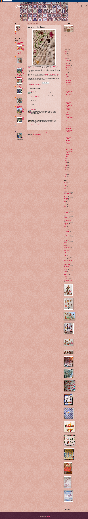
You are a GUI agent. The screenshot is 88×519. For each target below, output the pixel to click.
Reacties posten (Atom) (37, 134)
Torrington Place (67, 264)
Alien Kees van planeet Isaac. (23, 136)
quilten (67, 135)
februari (67, 154)
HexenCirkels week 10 (68, 138)
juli (66, 69)
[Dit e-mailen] (43, 83)
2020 (66, 160)
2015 (66, 169)
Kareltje (65, 224)
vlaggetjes (65, 276)
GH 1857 (65, 203)
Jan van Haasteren (67, 220)
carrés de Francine (67, 193)
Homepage (44, 132)
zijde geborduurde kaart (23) (69, 152)
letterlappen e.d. (67, 231)
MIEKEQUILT (19, 77)
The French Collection (68, 260)
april (67, 74)
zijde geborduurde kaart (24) (69, 143)
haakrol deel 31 (68, 94)
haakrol (65, 204)
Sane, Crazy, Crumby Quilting (20, 87)
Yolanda (32, 91)
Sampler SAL (66, 252)
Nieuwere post (30, 132)
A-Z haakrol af (68, 147)
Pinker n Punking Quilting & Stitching (52, 74)
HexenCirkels (66, 215)
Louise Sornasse (67, 235)
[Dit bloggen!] (44, 83)
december (68, 60)
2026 (66, 51)
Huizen (65, 218)
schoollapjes (66, 253)
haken (65, 206)
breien (65, 188)
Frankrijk (65, 199)
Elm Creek (66, 198)
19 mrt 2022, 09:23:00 (35, 105)
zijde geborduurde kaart (68, 280)
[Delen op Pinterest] (48, 83)
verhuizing (65, 269)
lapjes (65, 228)
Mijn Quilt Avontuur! (19, 132)
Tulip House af (68, 89)
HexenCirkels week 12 (68, 103)
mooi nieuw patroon (68, 145)
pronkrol (65, 240)
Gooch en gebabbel (23, 100)
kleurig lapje (68, 140)
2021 (66, 158)
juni (67, 70)
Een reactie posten (33, 126)
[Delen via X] (45, 83)
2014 (66, 171)
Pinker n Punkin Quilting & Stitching (20, 43)
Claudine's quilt (66, 194)
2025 (66, 53)
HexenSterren (66, 217)
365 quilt (65, 182)
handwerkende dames (68, 208)
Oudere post (58, 132)
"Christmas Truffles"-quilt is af (69, 117)
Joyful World (66, 223)
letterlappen (66, 229)
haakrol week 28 (69, 149)
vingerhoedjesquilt (69, 80)
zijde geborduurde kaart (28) (69, 92)
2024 (66, 55)
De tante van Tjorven (19, 67)
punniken (65, 242)
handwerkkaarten (67, 210)
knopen (65, 226)
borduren (32, 84)
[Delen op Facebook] (46, 83)
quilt (64, 243)
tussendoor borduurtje (68, 109)
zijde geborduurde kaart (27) (69, 106)
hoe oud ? (67, 114)
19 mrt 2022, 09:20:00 (35, 96)
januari (67, 156)
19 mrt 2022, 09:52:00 (35, 115)
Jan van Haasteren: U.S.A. (68, 99)
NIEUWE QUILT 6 (23, 80)
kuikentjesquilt (68, 128)
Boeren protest (19, 127)
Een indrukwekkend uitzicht (23, 111)
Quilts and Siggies (29, 6)
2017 (66, 165)
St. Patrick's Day (69, 112)
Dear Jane (65, 196)
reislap (65, 248)
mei (67, 72)
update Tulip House (68, 97)
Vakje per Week (67, 266)
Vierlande (65, 271)
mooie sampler (68, 82)
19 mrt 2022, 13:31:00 (35, 124)
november (68, 62)
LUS (64, 237)
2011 (66, 176)
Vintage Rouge (66, 274)
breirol (65, 190)
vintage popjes (66, 272)
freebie (65, 201)
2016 (66, 167)
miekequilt (33, 118)
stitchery (65, 258)
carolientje (65, 191)
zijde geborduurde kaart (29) (69, 78)
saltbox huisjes (38, 84)
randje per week (67, 247)
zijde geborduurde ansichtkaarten (67, 278)
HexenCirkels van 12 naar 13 (69, 87)
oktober (67, 63)
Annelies (33, 109)
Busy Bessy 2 (19, 116)
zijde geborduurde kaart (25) (69, 131)
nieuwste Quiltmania (68, 126)
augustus (68, 67)
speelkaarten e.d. (67, 257)
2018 (66, 164)
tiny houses (66, 263)
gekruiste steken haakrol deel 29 (69, 134)
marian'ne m (19, 56)
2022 (66, 58)
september (68, 65)
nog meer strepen (23, 59)
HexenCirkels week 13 (68, 85)
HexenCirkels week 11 (68, 123)
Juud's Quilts (19, 97)
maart (67, 76)
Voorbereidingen (23, 118)
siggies (65, 255)
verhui (65, 267)
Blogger (48, 516)
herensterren (66, 212)
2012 (66, 174)
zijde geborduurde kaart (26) (69, 121)
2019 (66, 162)
